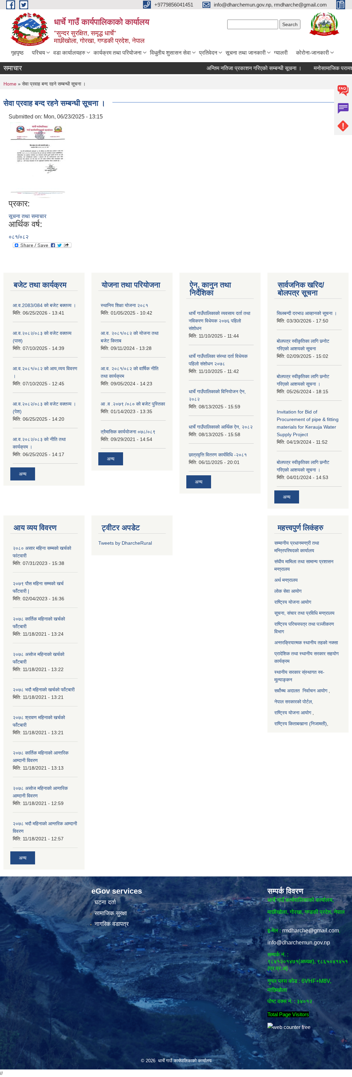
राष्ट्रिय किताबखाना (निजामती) (300, 723)
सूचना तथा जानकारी (246, 53)
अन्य (22, 474)
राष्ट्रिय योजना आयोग (293, 602)
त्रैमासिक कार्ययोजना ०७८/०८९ (128, 431)
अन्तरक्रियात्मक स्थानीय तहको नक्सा (306, 642)
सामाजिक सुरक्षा (111, 913)
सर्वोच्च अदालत (287, 690)
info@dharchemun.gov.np (298, 942)
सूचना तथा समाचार (27, 216)
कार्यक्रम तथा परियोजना (118, 53)
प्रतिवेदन (208, 53)
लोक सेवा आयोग (287, 591)
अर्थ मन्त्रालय (286, 580)
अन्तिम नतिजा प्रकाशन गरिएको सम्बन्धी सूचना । (239, 68)
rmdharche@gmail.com (310, 930)
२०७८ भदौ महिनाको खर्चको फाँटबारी (44, 689)
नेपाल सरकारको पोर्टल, (293, 701)
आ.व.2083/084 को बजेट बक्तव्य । (44, 305)
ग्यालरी (281, 53)
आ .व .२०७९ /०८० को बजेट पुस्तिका (133, 404)
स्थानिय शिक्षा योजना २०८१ (124, 305)
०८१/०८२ (19, 237)
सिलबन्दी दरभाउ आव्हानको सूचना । (307, 313)
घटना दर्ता (105, 902)
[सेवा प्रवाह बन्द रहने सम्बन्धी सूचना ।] (38, 159)
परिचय (38, 53)
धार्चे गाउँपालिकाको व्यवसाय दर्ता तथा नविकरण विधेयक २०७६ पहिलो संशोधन (219, 320)
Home (9, 84)
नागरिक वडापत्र (112, 924)
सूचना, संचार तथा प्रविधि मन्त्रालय (304, 613)
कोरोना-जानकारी (312, 53)
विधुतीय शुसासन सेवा (170, 53)
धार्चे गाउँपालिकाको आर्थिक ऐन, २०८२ (221, 427)
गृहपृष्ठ (17, 53)
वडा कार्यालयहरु (69, 53)
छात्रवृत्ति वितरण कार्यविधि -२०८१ (218, 454)
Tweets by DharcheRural (125, 543)
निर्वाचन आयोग (314, 690)
